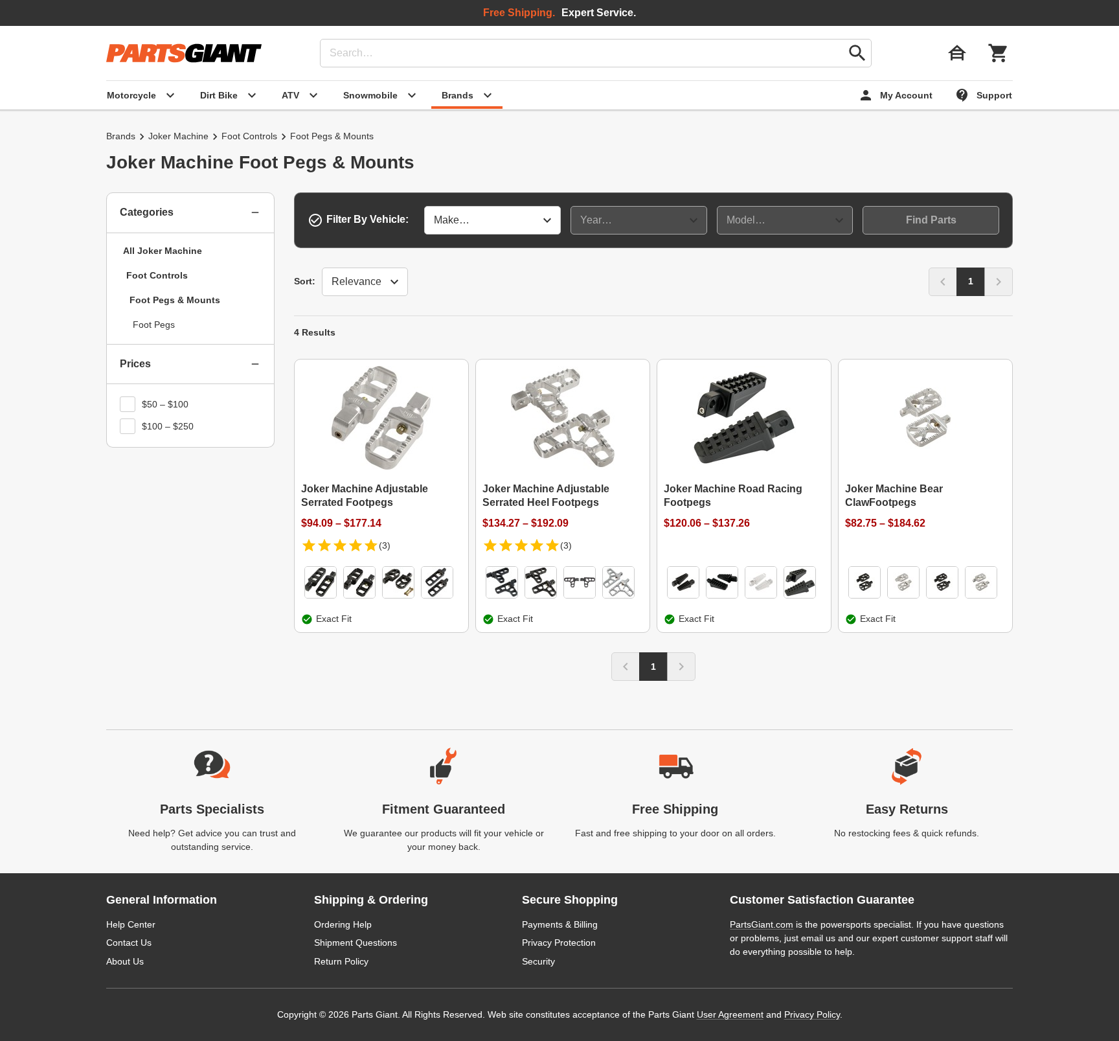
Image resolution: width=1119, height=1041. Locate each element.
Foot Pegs (154, 324)
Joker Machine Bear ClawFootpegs (894, 495)
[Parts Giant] (184, 53)
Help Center (130, 924)
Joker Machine (178, 136)
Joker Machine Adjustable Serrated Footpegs (364, 495)
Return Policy (341, 961)
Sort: (304, 281)
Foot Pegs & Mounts (175, 300)
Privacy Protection (559, 942)
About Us (125, 961)
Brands (120, 136)
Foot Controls (249, 136)
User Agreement (730, 1014)
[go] (857, 53)
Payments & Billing (560, 924)
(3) (384, 545)
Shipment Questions (355, 942)
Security (538, 961)
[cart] (998, 53)
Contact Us (129, 942)
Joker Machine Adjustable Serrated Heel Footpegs (545, 495)
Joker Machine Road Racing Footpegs (733, 495)
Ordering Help (343, 924)
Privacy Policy (812, 1014)
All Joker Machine (162, 251)
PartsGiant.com (761, 924)
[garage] (957, 53)
